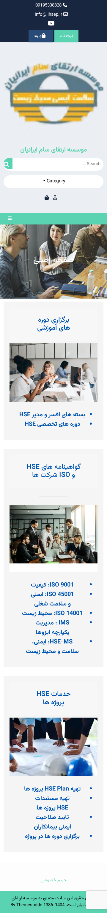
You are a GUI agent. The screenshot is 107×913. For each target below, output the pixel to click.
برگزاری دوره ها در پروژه (52, 836)
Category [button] (55, 181)
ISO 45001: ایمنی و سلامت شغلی (52, 599)
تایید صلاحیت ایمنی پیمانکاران (52, 822)
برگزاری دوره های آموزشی (53, 324)
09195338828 (49, 5)
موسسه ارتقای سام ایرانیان (53, 150)
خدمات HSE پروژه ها (54, 698)
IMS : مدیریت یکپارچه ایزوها (52, 627)
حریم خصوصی (53, 880)
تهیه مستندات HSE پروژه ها (52, 803)
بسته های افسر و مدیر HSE (52, 415)
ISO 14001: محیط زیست (52, 613)
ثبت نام (66, 36)
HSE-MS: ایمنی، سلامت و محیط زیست (52, 646)
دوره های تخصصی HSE (52, 424)
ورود (38, 36)
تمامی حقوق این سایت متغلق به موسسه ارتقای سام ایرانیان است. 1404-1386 (54, 902)
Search (8, 163)
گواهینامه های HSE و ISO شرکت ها (54, 471)
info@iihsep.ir (48, 14)
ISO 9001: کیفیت (52, 585)
